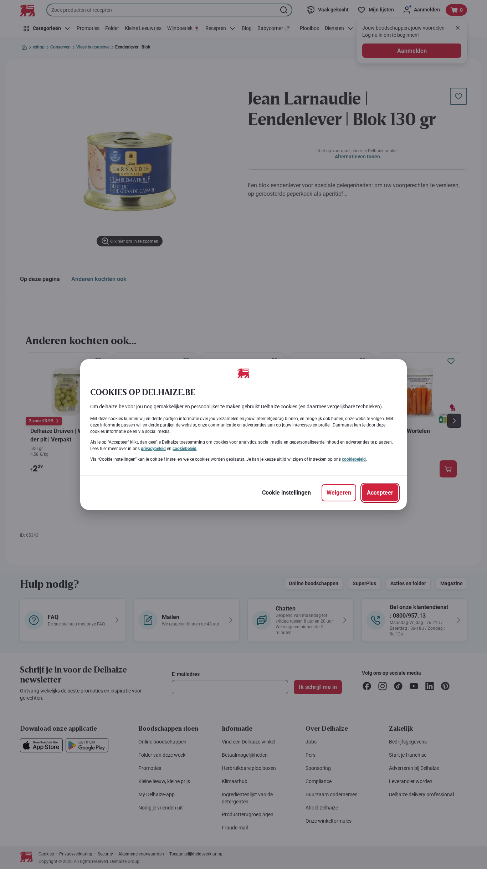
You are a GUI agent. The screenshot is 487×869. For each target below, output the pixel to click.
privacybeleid (153, 448)
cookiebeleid (184, 448)
